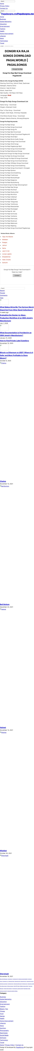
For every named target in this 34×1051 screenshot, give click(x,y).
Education (3, 24)
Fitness (2, 1011)
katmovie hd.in (23, 981)
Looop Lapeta (6, 254)
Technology (4, 41)
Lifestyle (3, 36)
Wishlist (3, 851)
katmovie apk (17, 981)
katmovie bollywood (18, 983)
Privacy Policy (4, 6)
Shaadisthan (6, 257)
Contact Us (4, 8)
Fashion (2, 29)
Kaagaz (4, 242)
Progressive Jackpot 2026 (17, 988)
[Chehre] (17, 363)
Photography (4, 1030)
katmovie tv (10, 979)
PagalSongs (20, 1047)
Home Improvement (6, 33)
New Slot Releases (4, 979)
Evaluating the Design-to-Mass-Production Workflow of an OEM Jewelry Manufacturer (16, 318)
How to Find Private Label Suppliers (14, 341)
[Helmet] (17, 609)
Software (3, 1038)
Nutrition (3, 1028)
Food (1, 1014)
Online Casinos (10, 986)
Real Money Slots (26, 988)
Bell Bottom (4, 604)
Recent (2, 290)
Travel (2, 43)
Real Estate (4, 1033)
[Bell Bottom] (17, 486)
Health (2, 31)
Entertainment (5, 26)
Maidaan (5, 239)
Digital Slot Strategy (8, 988)
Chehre (3, 481)
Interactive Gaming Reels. (12, 991)
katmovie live (10, 983)
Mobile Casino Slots (24, 986)
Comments (3, 295)
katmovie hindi (11, 981)
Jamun (4, 245)
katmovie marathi (3, 991)
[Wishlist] (17, 732)
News (2, 38)
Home (2, 3)
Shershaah (4, 974)
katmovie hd (15, 979)
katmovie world (31, 983)
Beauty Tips (4, 1009)
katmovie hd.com (30, 981)
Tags (1, 298)
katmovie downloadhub (23, 979)
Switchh (5, 262)
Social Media (4, 1035)
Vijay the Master (7, 236)
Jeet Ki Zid (5, 251)
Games (2, 1016)
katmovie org (24, 983)
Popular (2, 293)
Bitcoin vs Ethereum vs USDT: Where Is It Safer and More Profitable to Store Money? (16, 355)
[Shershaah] (17, 855)
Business (3, 19)
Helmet (3, 727)
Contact (17, 275)
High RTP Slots (17, 986)
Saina (4, 248)
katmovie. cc (5, 981)
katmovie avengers (4, 983)
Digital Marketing (5, 21)
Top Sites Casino (3, 986)
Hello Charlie (6, 260)
